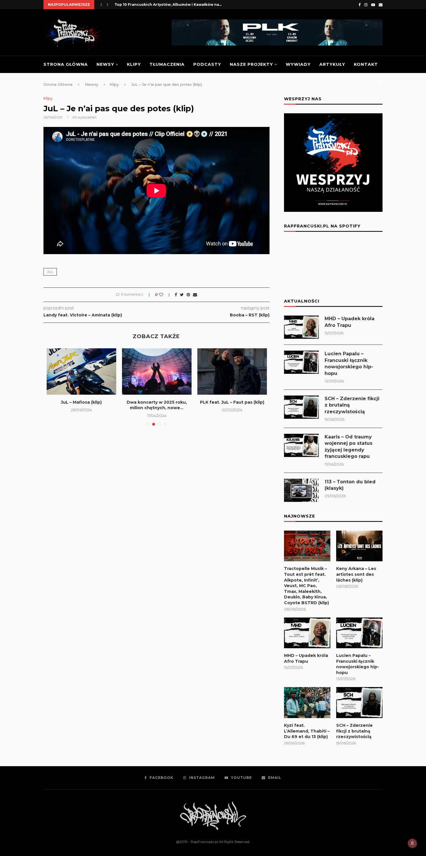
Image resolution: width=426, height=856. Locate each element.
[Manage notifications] (412, 843)
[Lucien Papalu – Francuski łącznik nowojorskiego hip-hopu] (301, 362)
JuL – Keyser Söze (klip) (103, 402)
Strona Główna (65, 64)
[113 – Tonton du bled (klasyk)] (301, 490)
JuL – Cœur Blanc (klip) (178, 402)
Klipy (134, 64)
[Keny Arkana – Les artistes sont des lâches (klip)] (359, 546)
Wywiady (298, 64)
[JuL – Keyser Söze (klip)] (103, 371)
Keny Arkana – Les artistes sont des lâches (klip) (356, 574)
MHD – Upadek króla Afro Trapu (349, 322)
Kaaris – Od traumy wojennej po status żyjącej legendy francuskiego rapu (348, 446)
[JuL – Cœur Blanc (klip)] (178, 371)
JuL (50, 272)
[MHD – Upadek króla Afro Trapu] (301, 327)
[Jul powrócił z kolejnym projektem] (254, 371)
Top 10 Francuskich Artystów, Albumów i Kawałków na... (168, 4)
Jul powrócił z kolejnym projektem (253, 405)
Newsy (105, 64)
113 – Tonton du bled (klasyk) (350, 485)
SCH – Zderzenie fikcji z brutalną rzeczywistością (352, 405)
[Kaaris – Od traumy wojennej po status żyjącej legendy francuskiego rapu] (301, 445)
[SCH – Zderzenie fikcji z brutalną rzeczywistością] (301, 407)
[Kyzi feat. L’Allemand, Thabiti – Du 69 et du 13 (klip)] (307, 702)
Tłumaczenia (167, 64)
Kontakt (366, 64)
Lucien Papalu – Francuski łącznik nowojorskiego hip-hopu (349, 363)
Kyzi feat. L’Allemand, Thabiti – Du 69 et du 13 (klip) (306, 731)
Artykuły (332, 64)
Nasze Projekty (251, 64)
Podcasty (207, 64)
